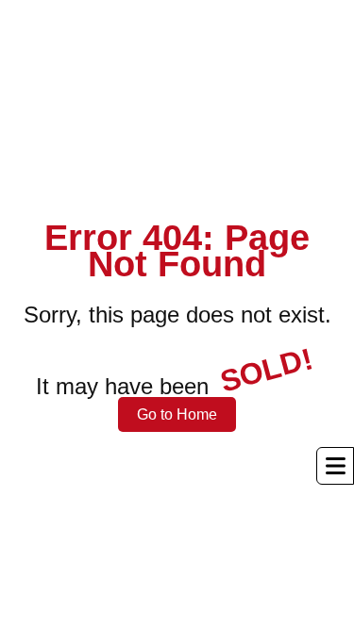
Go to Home (177, 414)
